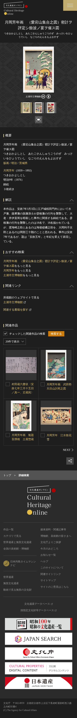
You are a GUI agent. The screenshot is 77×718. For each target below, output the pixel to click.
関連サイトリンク (50, 574)
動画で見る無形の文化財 (17, 589)
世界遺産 (8, 577)
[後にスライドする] (68, 450)
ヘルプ (44, 561)
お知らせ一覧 (48, 554)
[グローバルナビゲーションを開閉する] (70, 5)
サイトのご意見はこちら (54, 586)
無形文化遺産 (11, 583)
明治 (14, 163)
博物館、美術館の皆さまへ (55, 535)
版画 (6, 163)
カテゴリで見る (12, 535)
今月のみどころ (49, 548)
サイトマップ (48, 580)
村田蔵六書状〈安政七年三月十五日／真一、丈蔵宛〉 (23, 388)
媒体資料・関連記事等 (53, 529)
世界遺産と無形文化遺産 (17, 542)
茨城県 (23, 163)
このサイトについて (52, 567)
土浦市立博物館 (13, 275)
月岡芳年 (8, 170)
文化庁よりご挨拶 (50, 542)
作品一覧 (8, 529)
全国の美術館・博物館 (16, 548)
